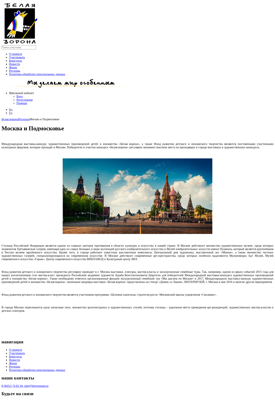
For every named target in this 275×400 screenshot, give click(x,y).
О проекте (15, 54)
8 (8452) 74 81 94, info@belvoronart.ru (24, 385)
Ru (11, 109)
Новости (14, 64)
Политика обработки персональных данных (37, 74)
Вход (19, 96)
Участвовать (17, 57)
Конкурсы (15, 60)
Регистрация (24, 99)
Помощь (21, 103)
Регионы (14, 70)
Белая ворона (9, 119)
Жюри (13, 67)
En (10, 112)
